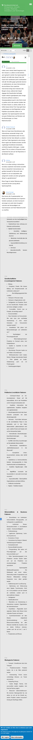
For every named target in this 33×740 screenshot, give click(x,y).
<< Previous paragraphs (9, 54)
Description (7, 45)
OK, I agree (5, 737)
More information (17, 737)
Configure (28, 75)
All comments (6, 61)
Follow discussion (14, 41)
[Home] (13, 8)
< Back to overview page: (8, 19)
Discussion (17, 45)
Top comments (15, 61)
